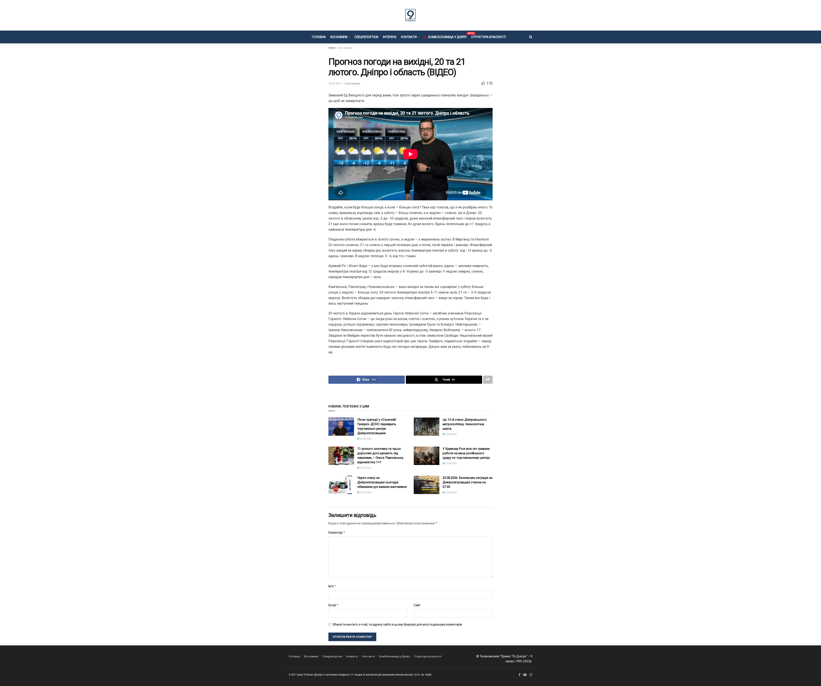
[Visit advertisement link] (410, 393)
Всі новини (339, 37)
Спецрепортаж (366, 37)
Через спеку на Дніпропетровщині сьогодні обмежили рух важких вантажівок (382, 482)
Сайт (417, 605)
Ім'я (332, 586)
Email (333, 605)
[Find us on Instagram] (530, 674)
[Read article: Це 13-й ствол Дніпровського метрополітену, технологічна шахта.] (426, 427)
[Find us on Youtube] (525, 674)
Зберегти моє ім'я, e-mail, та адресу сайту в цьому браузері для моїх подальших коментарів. (398, 624)
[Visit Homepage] (410, 15)
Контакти (409, 37)
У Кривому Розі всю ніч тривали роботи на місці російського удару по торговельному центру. (466, 453)
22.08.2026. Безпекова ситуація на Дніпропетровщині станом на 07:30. (467, 482)
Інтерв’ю (389, 37)
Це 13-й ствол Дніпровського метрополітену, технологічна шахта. (465, 424)
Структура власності (488, 37)
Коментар (336, 532)
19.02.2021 (335, 83)
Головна (319, 37)
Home (331, 47)
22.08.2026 (365, 438)
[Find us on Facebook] (519, 674)
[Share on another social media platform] (488, 380)
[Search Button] (530, 37)
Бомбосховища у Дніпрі (447, 36)
